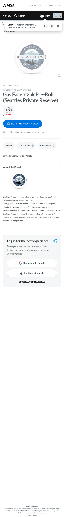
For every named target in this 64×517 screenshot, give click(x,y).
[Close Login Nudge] (58, 26)
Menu (8, 15)
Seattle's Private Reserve (17, 90)
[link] (9, 145)
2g (9, 110)
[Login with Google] (45, 25)
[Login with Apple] (51, 25)
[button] (33, 26)
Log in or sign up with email (32, 281)
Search (21, 15)
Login (47, 15)
